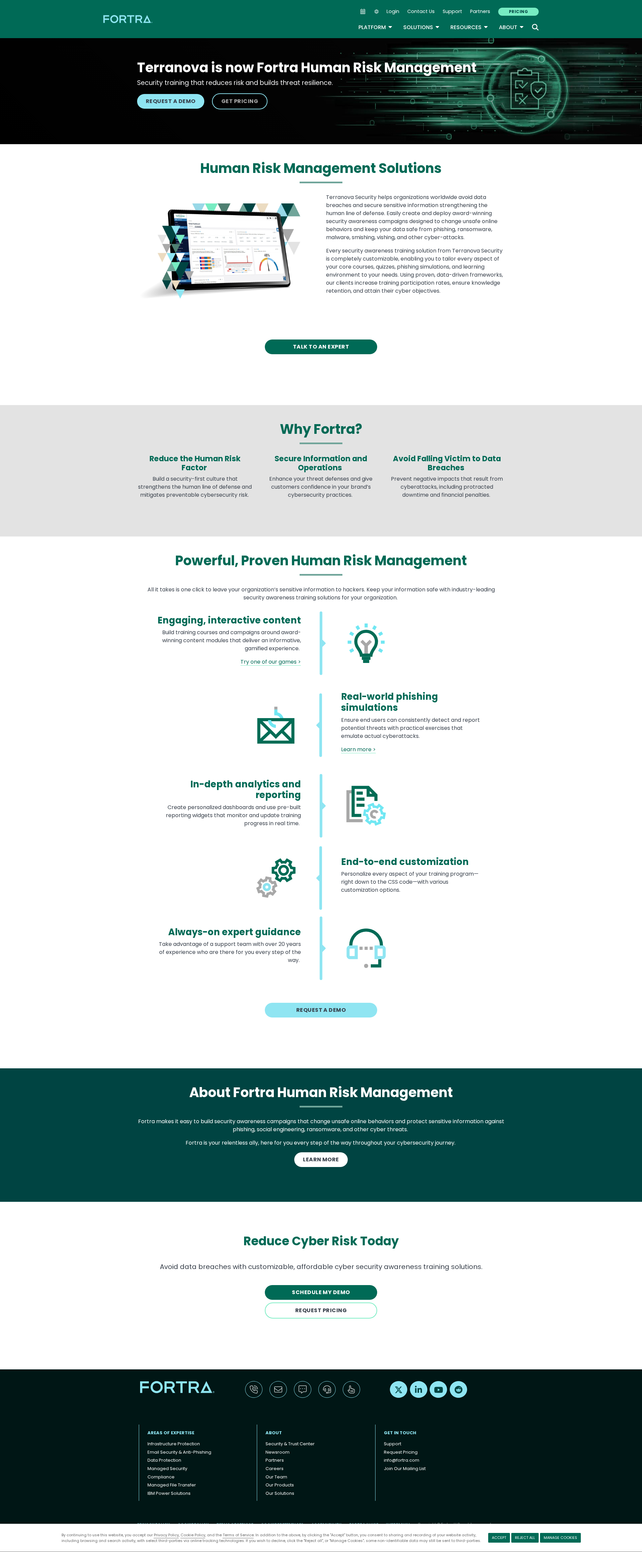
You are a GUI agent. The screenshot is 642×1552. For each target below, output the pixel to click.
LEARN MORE (321, 1159)
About (511, 27)
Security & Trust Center (290, 1444)
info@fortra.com (401, 1460)
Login (393, 11)
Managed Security (167, 1468)
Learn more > (358, 749)
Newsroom (277, 1452)
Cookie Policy (193, 1535)
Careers (274, 1468)
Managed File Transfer (171, 1485)
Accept (499, 1537)
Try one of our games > (270, 662)
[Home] (128, 19)
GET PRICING (239, 101)
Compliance (161, 1477)
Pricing (518, 11)
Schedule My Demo (321, 1292)
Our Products (279, 1485)
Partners (480, 11)
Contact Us (421, 11)
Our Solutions (279, 1493)
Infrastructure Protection (173, 1444)
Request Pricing (401, 1452)
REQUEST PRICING (321, 1310)
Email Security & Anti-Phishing (179, 1452)
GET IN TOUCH (400, 1433)
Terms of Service (238, 1535)
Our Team (276, 1477)
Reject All (525, 1537)
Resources (469, 27)
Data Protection (164, 1460)
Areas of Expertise (170, 1433)
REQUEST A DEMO (171, 101)
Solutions (421, 27)
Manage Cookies (560, 1537)
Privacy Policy (166, 1535)
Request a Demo (321, 1010)
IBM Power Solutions (169, 1493)
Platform (375, 27)
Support (452, 11)
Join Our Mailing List (405, 1468)
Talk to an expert (321, 347)
